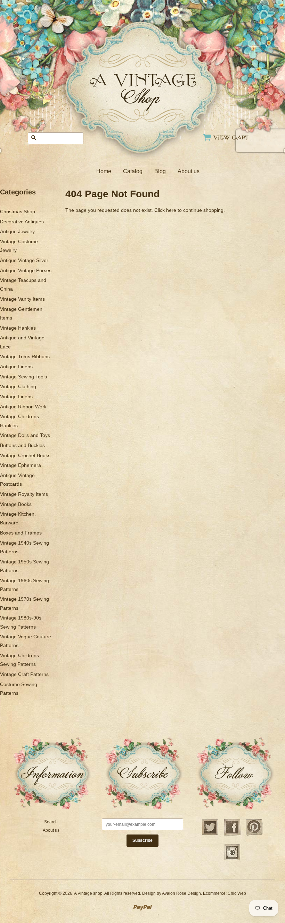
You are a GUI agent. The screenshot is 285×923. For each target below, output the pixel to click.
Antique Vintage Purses (25, 270)
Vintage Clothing (18, 386)
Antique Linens (16, 366)
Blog (160, 171)
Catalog (132, 171)
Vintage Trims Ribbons (25, 356)
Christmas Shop (17, 211)
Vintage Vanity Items (22, 299)
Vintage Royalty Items (24, 494)
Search (51, 822)
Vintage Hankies (18, 328)
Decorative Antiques (22, 221)
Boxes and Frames (21, 533)
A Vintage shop (88, 893)
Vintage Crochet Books (25, 455)
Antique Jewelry (17, 231)
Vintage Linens (16, 396)
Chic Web (237, 893)
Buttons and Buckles (22, 445)
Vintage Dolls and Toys (25, 435)
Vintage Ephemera (20, 465)
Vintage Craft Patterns (24, 674)
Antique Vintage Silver (24, 260)
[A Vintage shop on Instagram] (232, 859)
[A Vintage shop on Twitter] (210, 834)
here (171, 210)
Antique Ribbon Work (23, 406)
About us (189, 171)
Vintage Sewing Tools (23, 376)
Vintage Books (16, 504)
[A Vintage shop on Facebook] (232, 834)
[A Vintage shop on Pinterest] (254, 834)
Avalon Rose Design (181, 893)
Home (103, 171)
